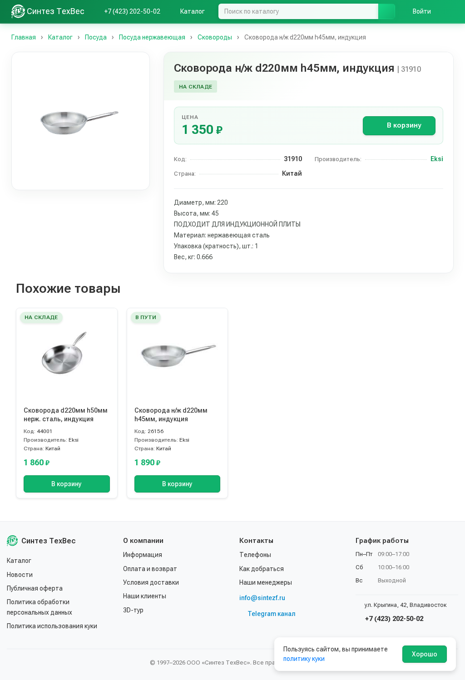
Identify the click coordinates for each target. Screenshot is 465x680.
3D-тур (133, 610)
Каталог (19, 560)
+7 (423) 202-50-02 (393, 619)
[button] (80, 121)
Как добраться (261, 568)
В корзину (404, 125)
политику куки (304, 658)
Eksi (436, 159)
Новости (20, 574)
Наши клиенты (144, 596)
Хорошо (424, 654)
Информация (142, 554)
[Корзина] (449, 11)
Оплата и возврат (150, 568)
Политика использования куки (52, 626)
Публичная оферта (35, 588)
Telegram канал (271, 613)
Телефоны (255, 554)
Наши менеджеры (265, 582)
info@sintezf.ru (262, 597)
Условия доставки (151, 582)
